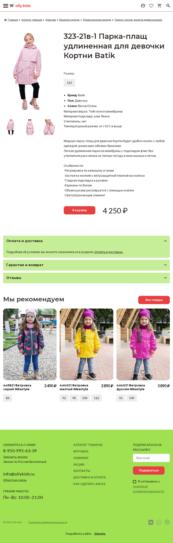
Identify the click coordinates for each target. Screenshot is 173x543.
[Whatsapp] (159, 522)
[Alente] (100, 534)
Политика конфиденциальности (47, 522)
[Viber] (167, 522)
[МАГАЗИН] (20, 4)
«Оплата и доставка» (108, 252)
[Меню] (6, 6)
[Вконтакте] (150, 522)
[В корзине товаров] (159, 5)
